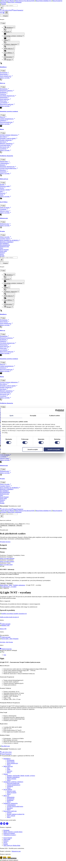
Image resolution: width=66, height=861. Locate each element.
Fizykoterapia (10, 760)
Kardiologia (10, 800)
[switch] (24, 442)
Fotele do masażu (11, 792)
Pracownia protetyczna (13, 783)
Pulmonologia (10, 797)
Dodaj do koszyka (6, 649)
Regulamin (6, 830)
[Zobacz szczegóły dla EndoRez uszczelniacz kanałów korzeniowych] (13, 613)
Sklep (10, 585)
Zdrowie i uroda (11, 791)
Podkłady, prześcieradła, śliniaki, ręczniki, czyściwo (21, 775)
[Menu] (6, 12)
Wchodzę (3, 583)
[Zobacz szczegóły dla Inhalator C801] (5, 625)
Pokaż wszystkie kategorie (7, 558)
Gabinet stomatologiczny (13, 785)
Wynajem (2, 231)
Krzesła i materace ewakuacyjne (15, 814)
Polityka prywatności (9, 833)
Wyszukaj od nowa (5, 541)
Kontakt (2, 255)
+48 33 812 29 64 (6, 10)
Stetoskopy (10, 808)
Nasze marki (3, 251)
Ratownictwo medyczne (10, 811)
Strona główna (4, 585)
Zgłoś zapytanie (5, 624)
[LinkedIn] (1, 824)
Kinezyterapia (10, 761)
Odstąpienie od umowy (9, 835)
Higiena (2, 129)
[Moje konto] (1, 13)
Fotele (8, 769)
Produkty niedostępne (19, 585)
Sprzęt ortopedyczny (12, 763)
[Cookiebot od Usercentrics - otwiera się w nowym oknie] (56, 410)
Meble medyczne (4, 178)
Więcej (9, 765)
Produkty (4, 525)
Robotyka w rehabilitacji (6, 242)
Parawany (9, 771)
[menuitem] (9, 27)
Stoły (8, 768)
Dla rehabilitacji (4, 243)
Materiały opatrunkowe (13, 777)
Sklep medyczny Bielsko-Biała (11, 845)
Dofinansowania (4, 218)
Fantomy (9, 812)
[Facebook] (7, 824)
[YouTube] (4, 824)
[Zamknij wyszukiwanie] (1, 8)
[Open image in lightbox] (8, 586)
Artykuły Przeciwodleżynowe (15, 806)
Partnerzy (2, 252)
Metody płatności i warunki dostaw (13, 831)
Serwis (2, 254)
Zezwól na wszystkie (54, 449)
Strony (19, 525)
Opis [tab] (4, 655)
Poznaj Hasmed (4, 249)
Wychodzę (9, 583)
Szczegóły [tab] (33, 415)
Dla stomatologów (5, 245)
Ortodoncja (10, 786)
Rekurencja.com (16, 851)
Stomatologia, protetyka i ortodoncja (9, 111)
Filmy (1, 248)
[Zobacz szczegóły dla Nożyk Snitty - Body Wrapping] (9, 638)
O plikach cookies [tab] (54, 415)
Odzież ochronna (11, 778)
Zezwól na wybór (33, 449)
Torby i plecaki (11, 815)
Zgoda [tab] (11, 415)
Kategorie (12, 525)
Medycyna (2, 83)
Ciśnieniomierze (11, 805)
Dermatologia (10, 798)
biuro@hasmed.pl (18, 10)
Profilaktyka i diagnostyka (6, 155)
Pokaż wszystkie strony (6, 564)
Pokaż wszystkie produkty (7, 561)
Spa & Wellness (3, 202)
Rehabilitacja (3, 67)
